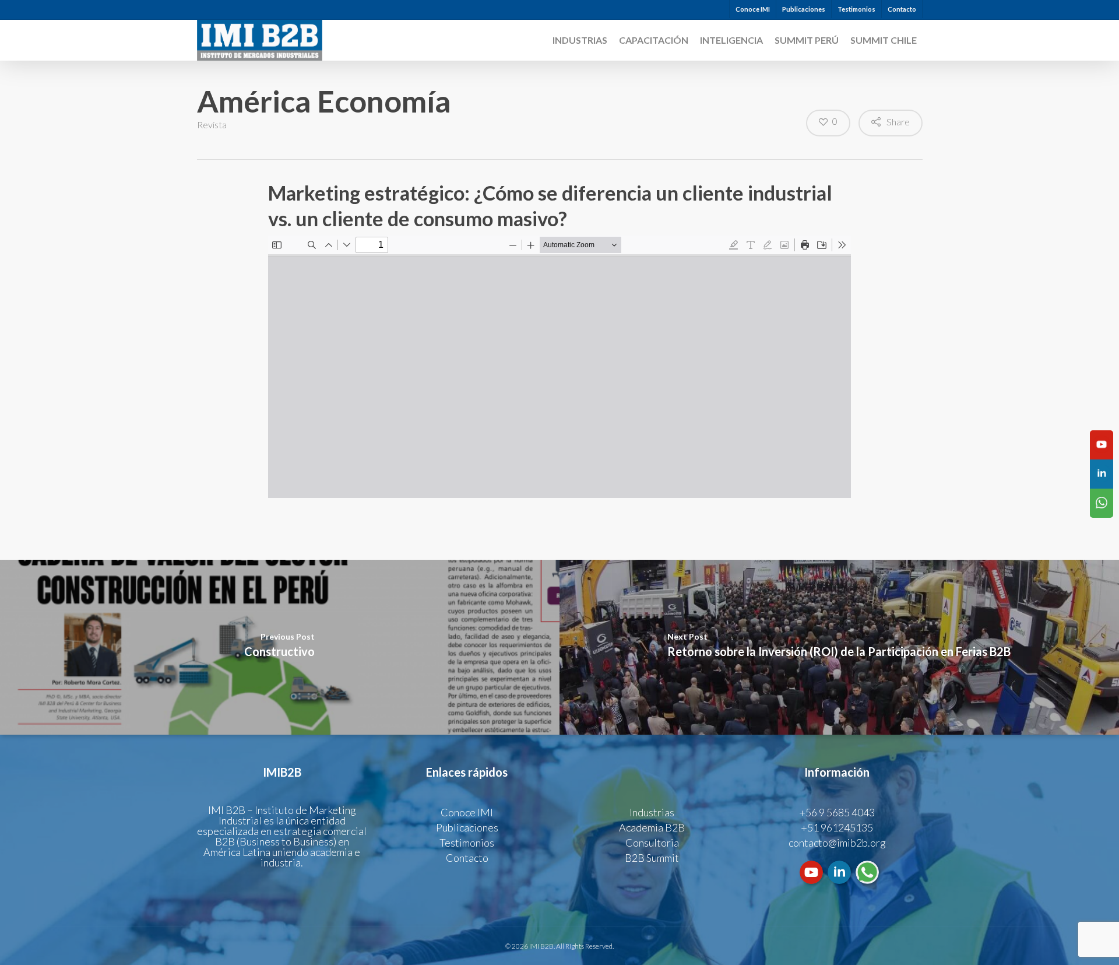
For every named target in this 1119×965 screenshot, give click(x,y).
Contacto (902, 9)
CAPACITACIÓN (653, 40)
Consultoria (652, 842)
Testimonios (856, 9)
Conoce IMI (753, 9)
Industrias (580, 40)
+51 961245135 (837, 827)
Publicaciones (803, 9)
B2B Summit (652, 857)
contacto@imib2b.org (837, 842)
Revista (212, 124)
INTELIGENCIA (731, 40)
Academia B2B (652, 827)
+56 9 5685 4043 (837, 812)
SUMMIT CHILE (883, 40)
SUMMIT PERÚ (807, 40)
